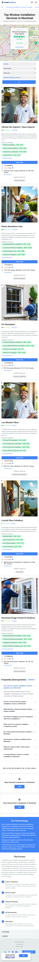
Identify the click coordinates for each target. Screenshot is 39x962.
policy (13, 957)
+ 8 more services (6, 158)
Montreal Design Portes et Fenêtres (18, 617)
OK (23, 955)
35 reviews (14, 327)
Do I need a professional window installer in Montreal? (18, 733)
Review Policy (19, 946)
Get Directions (19, 47)
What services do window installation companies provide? (16, 725)
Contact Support (28, 952)
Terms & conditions (19, 942)
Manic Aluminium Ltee (11, 226)
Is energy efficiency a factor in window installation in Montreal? (16, 755)
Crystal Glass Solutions (12, 520)
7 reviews (13, 523)
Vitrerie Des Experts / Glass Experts (18, 127)
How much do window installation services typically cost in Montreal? (18, 687)
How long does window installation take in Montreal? (17, 740)
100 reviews (19, 39)
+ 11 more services (7, 649)
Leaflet (21, 60)
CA (2, 7)
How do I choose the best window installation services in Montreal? (15, 703)
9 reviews (14, 425)
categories (5, 932)
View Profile (19, 162)
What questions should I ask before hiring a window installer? (18, 710)
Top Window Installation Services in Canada (19, 7)
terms (7, 957)
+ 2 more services (6, 453)
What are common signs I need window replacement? (17, 748)
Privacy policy (19, 944)
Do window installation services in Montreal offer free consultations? (18, 718)
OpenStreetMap (28, 60)
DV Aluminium (8, 324)
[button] (19, 52)
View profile (19, 43)
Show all (34, 37)
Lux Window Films (10, 422)
